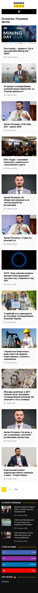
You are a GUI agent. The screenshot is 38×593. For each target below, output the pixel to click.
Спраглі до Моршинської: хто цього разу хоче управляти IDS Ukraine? (24, 522)
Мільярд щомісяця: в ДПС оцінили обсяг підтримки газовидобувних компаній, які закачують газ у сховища (19, 396)
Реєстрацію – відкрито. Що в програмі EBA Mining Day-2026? (18, 51)
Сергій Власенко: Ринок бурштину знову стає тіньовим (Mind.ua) (23, 535)
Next (16, 489)
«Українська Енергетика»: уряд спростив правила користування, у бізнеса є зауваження (17, 355)
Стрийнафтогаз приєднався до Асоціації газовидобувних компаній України (18, 316)
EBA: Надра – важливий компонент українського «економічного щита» (16, 162)
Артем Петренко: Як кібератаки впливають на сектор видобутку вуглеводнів (16, 201)
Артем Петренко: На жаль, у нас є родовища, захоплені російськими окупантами (18, 435)
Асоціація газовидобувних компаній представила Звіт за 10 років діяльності (19, 89)
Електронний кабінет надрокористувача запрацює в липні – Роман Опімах (18, 472)
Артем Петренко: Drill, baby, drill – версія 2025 (17, 125)
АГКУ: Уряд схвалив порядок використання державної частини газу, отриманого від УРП (19, 277)
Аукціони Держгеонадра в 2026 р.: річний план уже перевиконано (24, 509)
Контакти (5, 582)
